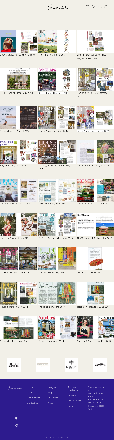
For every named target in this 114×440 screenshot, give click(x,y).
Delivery (72, 396)
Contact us (32, 403)
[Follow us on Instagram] (87, 7)
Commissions (33, 398)
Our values (53, 398)
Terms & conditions (73, 388)
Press (50, 403)
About (30, 393)
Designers (53, 387)
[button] (105, 6)
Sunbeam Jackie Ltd (60, 437)
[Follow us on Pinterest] (94, 7)
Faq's (70, 406)
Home (30, 387)
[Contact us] (100, 7)
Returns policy (75, 401)
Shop (50, 393)
